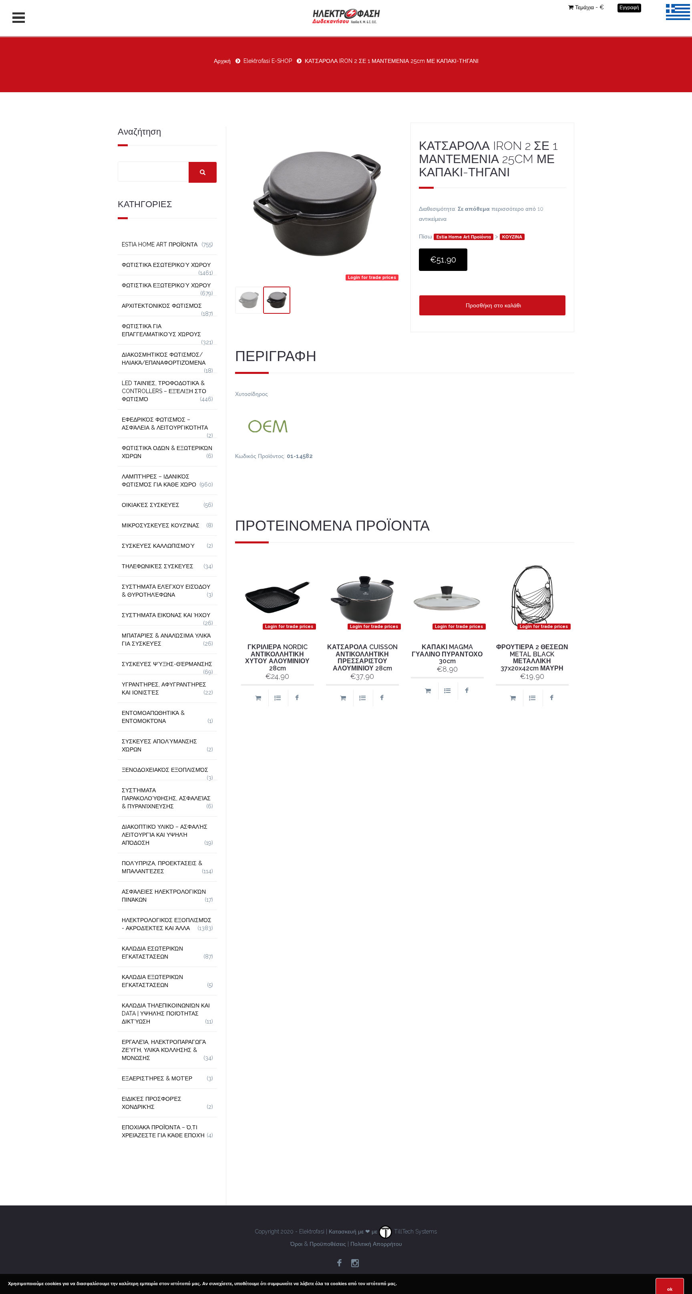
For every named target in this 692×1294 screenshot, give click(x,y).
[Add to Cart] (258, 698)
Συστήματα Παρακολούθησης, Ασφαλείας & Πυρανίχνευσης (166, 798)
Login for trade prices (372, 277)
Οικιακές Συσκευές (150, 505)
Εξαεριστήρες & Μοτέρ (157, 1078)
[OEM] (405, 425)
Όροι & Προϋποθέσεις (318, 1244)
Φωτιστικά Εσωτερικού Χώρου (166, 265)
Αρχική (222, 61)
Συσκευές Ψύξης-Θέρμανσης (167, 664)
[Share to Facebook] (297, 698)
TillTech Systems (414, 1231)
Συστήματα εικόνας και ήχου (166, 615)
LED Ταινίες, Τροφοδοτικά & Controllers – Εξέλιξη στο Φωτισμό (164, 391)
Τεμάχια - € (589, 7)
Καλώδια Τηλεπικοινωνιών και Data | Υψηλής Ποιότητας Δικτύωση (166, 1013)
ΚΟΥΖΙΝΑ (512, 236)
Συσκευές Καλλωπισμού (158, 546)
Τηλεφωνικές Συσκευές (157, 566)
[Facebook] (339, 1263)
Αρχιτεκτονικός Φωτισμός (162, 306)
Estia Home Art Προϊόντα (464, 236)
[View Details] (277, 698)
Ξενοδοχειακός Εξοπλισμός (165, 770)
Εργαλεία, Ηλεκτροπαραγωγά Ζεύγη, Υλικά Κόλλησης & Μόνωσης (164, 1050)
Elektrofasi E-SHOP (267, 61)
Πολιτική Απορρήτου (376, 1244)
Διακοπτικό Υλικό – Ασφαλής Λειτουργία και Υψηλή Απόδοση (164, 835)
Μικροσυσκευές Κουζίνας (160, 525)
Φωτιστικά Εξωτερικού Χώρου (166, 285)
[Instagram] (355, 1263)
